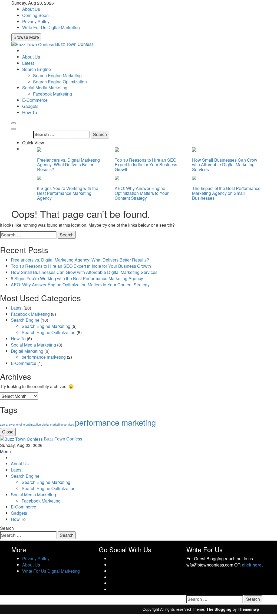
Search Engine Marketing (57, 75)
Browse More (26, 37)
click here (252, 565)
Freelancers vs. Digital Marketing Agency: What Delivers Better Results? (68, 164)
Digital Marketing (27, 351)
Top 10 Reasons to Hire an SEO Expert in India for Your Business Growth (146, 164)
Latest (28, 63)
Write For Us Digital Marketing (51, 27)
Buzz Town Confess (74, 44)
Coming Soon (35, 15)
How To (29, 112)
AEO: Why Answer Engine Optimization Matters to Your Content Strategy (142, 193)
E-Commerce (35, 100)
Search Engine (36, 69)
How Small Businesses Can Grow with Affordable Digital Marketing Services (224, 164)
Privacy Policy (36, 21)
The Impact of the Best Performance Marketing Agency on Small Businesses (226, 193)
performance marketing (44, 357)
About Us (31, 9)
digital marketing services (58, 424)
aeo (2, 424)
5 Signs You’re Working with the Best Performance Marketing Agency (67, 193)
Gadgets (30, 106)
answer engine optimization (23, 424)
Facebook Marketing (52, 94)
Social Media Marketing (44, 87)
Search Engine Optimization (60, 82)
